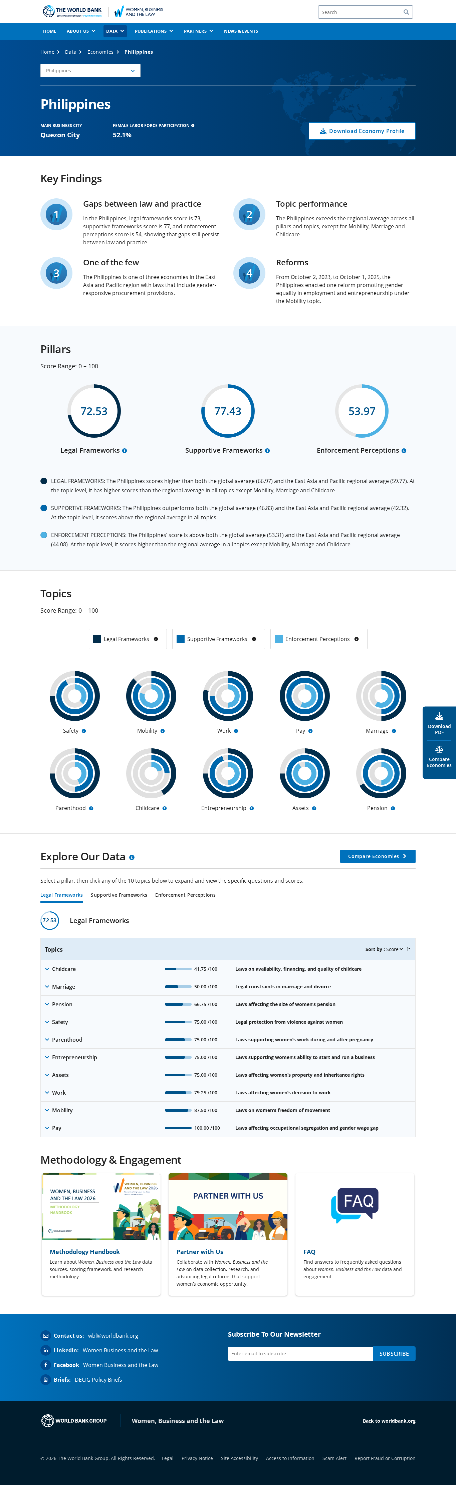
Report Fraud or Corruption (385, 1458)
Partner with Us (200, 1252)
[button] (90, 70)
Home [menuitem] (49, 31)
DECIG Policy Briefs (98, 1379)
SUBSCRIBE (394, 1353)
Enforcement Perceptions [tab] (185, 895)
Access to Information (290, 1458)
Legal (168, 1458)
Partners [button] (195, 31)
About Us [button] (78, 31)
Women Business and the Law (120, 1350)
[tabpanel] (228, 1024)
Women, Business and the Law (178, 1421)
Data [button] (112, 31)
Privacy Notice (197, 1458)
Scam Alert (334, 1458)
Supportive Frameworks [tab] (119, 895)
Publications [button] (151, 31)
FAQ (309, 1252)
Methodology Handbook (85, 1252)
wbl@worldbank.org (113, 1335)
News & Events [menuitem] (241, 31)
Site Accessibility (239, 1458)
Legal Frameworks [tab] (61, 895)
